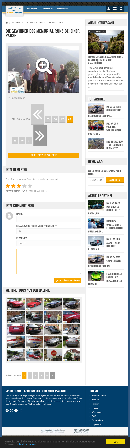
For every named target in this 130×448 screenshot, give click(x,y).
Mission (95, 399)
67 (62, 119)
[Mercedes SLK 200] (34, 317)
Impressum (97, 424)
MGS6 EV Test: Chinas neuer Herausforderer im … (104, 111)
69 (15, 140)
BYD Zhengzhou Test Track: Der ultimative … (114, 145)
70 (22, 140)
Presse (95, 408)
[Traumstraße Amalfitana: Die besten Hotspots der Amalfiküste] (106, 41)
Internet (21, 238)
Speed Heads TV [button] (47, 8)
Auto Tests (16, 398)
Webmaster (97, 412)
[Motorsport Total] (81, 431)
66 (55, 119)
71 (29, 140)
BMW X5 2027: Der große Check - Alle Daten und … (104, 208)
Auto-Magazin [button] (32, 8)
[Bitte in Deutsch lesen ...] (53, 355)
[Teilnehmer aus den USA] (71, 317)
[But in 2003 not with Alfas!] (16, 329)
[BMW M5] (53, 304)
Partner (95, 403)
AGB (94, 416)
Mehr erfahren (27, 444)
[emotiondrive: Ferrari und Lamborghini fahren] (53, 431)
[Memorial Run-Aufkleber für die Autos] (53, 317)
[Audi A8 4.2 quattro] (53, 342)
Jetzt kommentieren (69, 280)
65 (48, 119)
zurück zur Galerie (44, 155)
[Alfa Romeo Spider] (16, 317)
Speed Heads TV (99, 395)
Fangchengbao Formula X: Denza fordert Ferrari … (105, 279)
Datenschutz (97, 420)
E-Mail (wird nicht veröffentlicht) (37, 226)
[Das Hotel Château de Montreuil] (71, 355)
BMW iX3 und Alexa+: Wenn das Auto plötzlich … (104, 244)
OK (116, 442)
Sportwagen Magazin (71, 401)
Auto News (64, 395)
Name (19, 214)
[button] (13, 69)
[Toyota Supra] (34, 355)
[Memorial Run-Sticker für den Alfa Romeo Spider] (16, 342)
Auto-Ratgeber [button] (62, 8)
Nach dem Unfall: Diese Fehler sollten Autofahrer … (105, 226)
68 (69, 119)
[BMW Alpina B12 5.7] (16, 304)
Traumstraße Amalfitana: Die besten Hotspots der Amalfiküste (105, 60)
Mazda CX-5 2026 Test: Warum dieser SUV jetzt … (105, 128)
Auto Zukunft (70, 398)
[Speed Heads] (14, 11)
